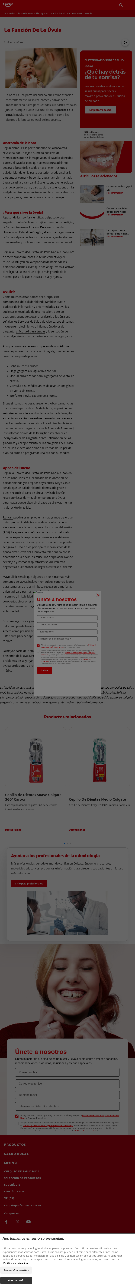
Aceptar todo (16, 1280)
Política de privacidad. (16, 1263)
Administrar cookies (16, 1270)
